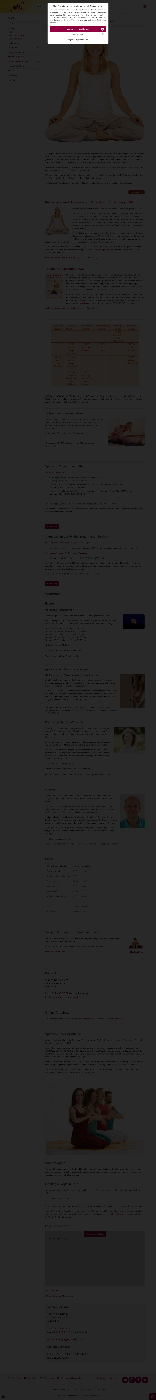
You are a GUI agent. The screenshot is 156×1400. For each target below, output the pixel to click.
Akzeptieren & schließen (78, 29)
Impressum (72, 40)
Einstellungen (78, 34)
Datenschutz (83, 40)
